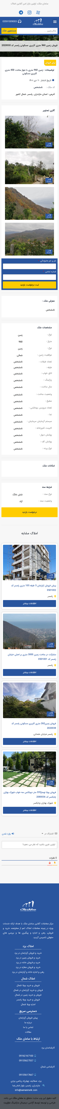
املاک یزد (28, 946)
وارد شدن (6, 834)
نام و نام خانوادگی (48, 261)
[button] (55, 21)
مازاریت (7, 1103)
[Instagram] (29, 12)
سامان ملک (17, 1098)
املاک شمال (28, 978)
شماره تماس (50, 272)
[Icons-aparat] (38, 12)
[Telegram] (21, 12)
